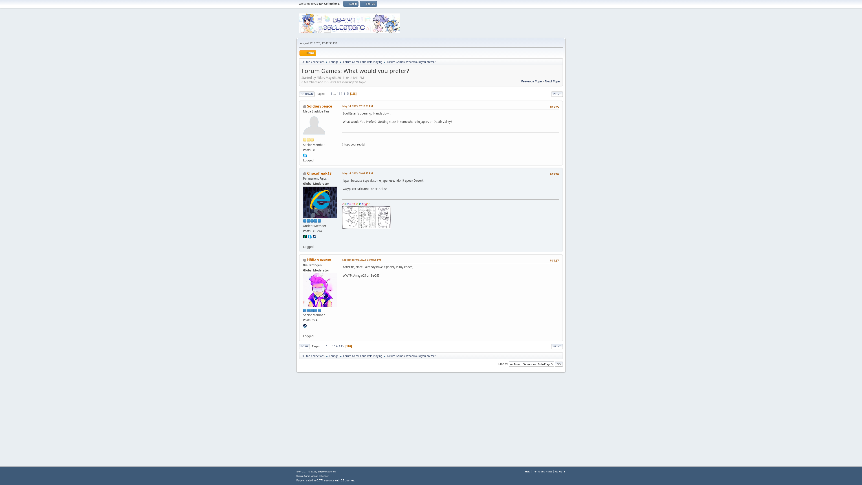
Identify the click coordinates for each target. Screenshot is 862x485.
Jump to (502, 364)
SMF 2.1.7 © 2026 (306, 471)
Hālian (313, 259)
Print (557, 94)
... (335, 94)
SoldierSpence (319, 106)
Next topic (553, 81)
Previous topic (532, 81)
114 (339, 94)
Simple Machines (326, 471)
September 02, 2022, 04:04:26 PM (361, 259)
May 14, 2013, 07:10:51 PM (357, 106)
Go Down (307, 94)
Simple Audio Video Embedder (312, 476)
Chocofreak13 (319, 173)
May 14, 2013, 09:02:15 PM (357, 173)
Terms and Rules (542, 471)
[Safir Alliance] (305, 330)
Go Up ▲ (560, 471)
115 (346, 94)
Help (527, 471)
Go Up (304, 346)
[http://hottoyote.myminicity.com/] (305, 241)
